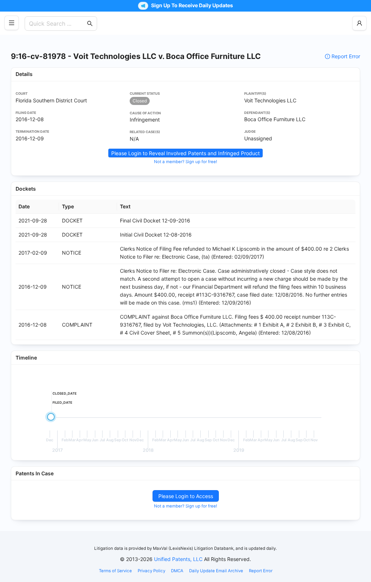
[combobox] (57, 23)
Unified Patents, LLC (178, 559)
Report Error (346, 56)
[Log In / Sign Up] (359, 23)
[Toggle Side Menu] (11, 23)
